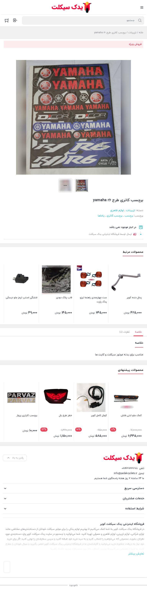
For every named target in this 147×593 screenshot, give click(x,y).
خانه (141, 32)
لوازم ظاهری (117, 210)
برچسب (129, 216)
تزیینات (132, 32)
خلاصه (138, 332)
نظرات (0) (124, 332)
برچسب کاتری (114, 216)
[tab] (138, 332)
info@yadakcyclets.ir (125, 473)
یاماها (101, 216)
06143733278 (130, 468)
